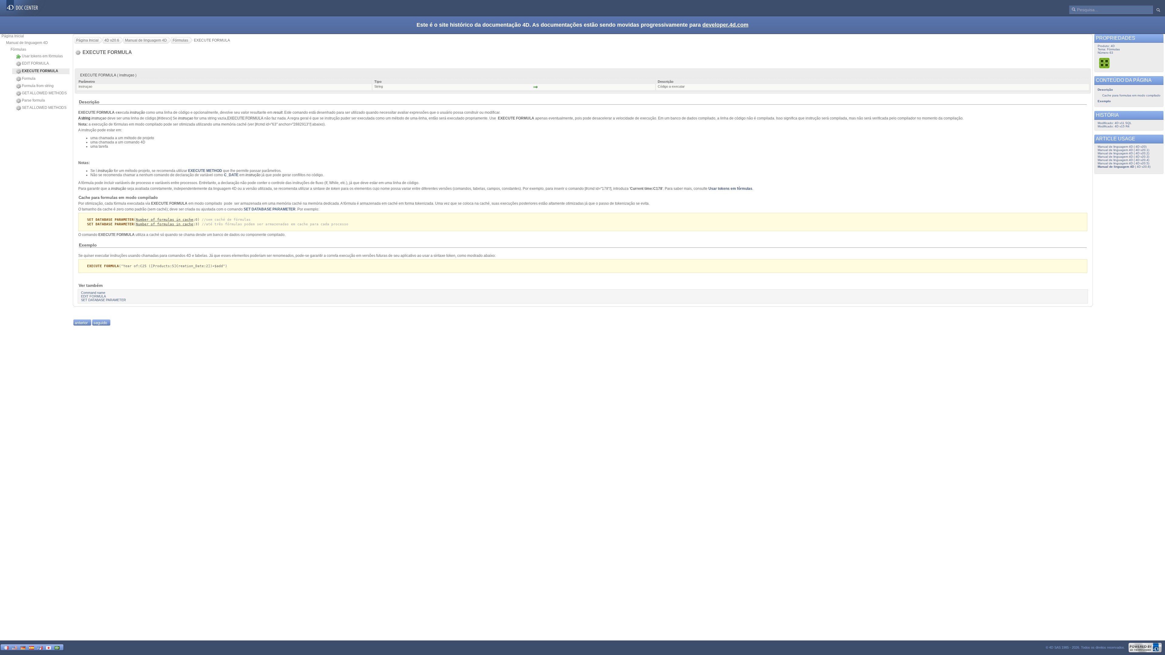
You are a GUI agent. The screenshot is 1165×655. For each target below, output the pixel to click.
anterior (81, 322)
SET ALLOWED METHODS (44, 108)
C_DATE (231, 175)
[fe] (40, 647)
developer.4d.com (725, 25)
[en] (14, 647)
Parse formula (33, 100)
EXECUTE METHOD (205, 171)
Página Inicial (13, 36)
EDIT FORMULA (35, 63)
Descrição (1105, 89)
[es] (31, 647)
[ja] (48, 647)
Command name (93, 292)
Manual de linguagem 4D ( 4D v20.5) (1123, 163)
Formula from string (38, 86)
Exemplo (1104, 101)
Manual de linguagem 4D (27, 43)
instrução (137, 112)
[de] (23, 647)
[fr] (6, 647)
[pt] (57, 647)
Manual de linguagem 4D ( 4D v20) (1122, 146)
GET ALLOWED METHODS (44, 93)
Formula (28, 78)
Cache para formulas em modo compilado (1131, 95)
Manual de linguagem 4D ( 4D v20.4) (1123, 160)
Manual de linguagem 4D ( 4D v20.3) (1123, 156)
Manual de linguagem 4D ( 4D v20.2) (1123, 153)
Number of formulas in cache (164, 220)
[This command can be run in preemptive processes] (1105, 63)
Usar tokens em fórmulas (42, 56)
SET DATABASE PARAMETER (269, 209)
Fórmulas (18, 49)
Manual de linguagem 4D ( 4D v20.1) (1123, 150)
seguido (100, 322)
